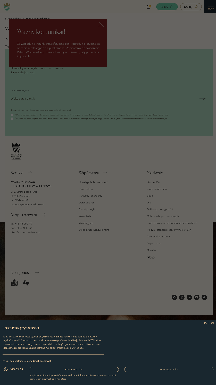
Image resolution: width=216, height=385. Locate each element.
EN (212, 323)
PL (205, 323)
